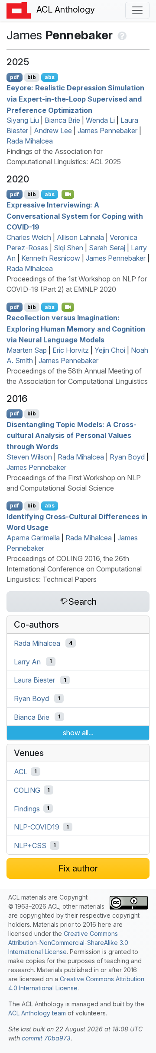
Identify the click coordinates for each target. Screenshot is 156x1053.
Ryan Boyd (127, 457)
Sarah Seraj (107, 247)
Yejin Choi (109, 350)
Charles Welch (28, 237)
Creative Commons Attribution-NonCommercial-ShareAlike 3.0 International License (68, 942)
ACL (20, 771)
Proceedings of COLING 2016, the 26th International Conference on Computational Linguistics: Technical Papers (74, 569)
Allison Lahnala (80, 237)
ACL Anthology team (37, 1013)
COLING (27, 790)
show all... (78, 732)
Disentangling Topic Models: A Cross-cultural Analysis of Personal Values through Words (71, 435)
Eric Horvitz (70, 350)
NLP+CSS (30, 845)
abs (50, 77)
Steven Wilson (29, 457)
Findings (27, 808)
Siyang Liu (22, 120)
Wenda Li (100, 120)
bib (31, 77)
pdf (14, 77)
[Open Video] (68, 194)
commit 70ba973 (46, 1038)
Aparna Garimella (33, 537)
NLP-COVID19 (36, 827)
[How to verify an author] (121, 35)
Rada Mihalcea (29, 141)
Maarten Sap (26, 350)
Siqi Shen (68, 247)
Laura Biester (34, 680)
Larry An (27, 661)
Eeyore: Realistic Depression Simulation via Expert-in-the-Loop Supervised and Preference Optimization (75, 98)
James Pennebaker (107, 130)
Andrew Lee (53, 130)
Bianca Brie (62, 120)
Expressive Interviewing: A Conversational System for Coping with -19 (74, 216)
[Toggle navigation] (137, 10)
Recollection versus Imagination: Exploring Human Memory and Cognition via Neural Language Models (75, 328)
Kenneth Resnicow (50, 258)
